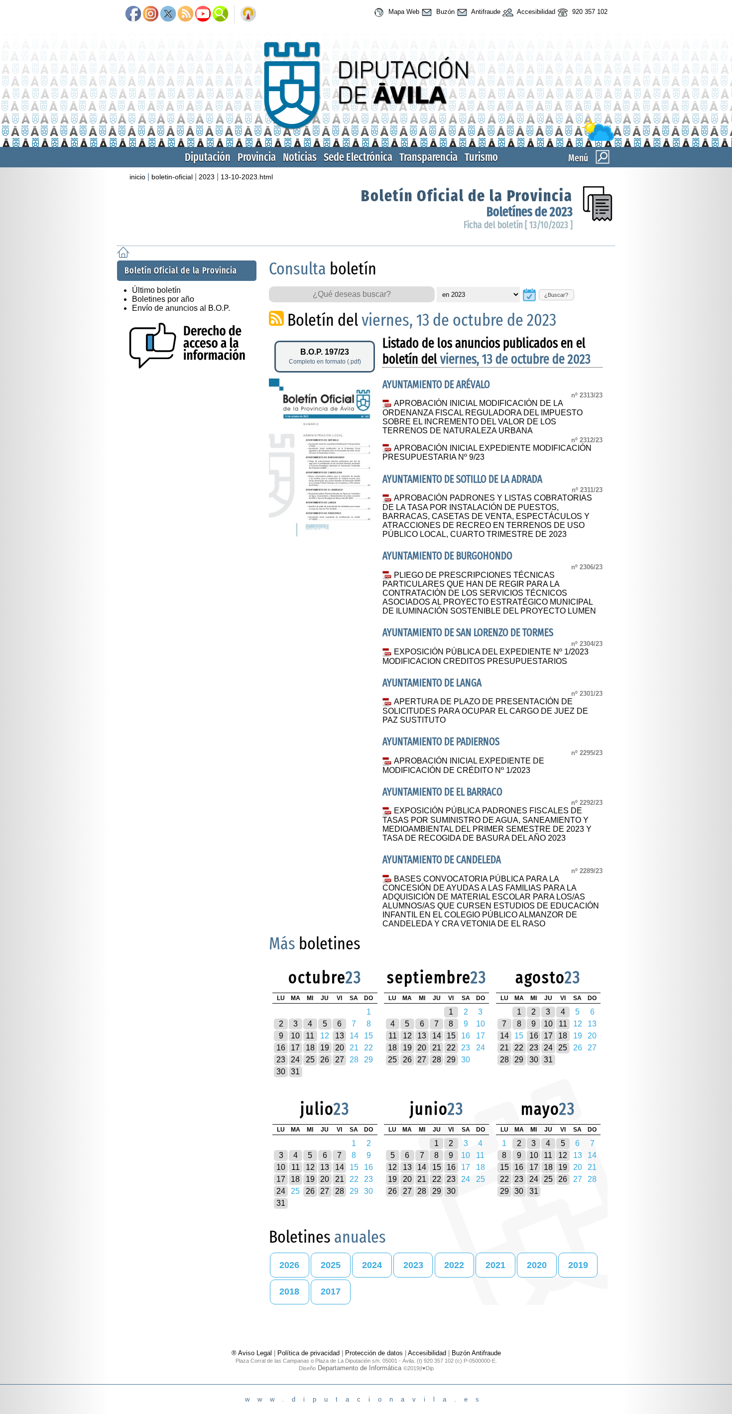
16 (280, 1047)
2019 (578, 1265)
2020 (537, 1265)
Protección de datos (374, 1353)
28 (436, 1059)
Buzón (444, 11)
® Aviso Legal (253, 1353)
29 (451, 1059)
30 (280, 1071)
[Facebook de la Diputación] (133, 14)
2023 (207, 177)
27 (339, 1059)
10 (295, 1035)
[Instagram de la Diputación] (150, 14)
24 (295, 1059)
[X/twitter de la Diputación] (168, 14)
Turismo (481, 157)
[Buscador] (220, 14)
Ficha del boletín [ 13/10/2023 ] (518, 225)
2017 (331, 1291)
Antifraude (485, 11)
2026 (289, 1265)
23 (280, 1059)
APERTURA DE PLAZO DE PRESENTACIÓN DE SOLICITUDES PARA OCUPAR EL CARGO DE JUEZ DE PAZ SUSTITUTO (485, 710)
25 (310, 1059)
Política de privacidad (308, 1353)
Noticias (300, 157)
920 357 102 (589, 11)
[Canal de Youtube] (203, 14)
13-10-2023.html (247, 177)
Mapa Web (402, 11)
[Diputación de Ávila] (366, 138)
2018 (289, 1291)
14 (436, 1035)
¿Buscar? (556, 295)
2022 (454, 1265)
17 (295, 1047)
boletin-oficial (172, 177)
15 (451, 1035)
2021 (495, 1265)
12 (407, 1035)
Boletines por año (163, 299)
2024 (372, 1265)
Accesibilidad (535, 11)
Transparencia (428, 157)
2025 (331, 1265)
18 (310, 1047)
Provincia (257, 157)
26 (324, 1059)
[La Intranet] (248, 14)
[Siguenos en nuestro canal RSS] (185, 14)
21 (436, 1047)
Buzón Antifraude (476, 1353)
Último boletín (156, 290)
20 (339, 1047)
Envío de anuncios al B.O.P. (181, 308)
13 (339, 1035)
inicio (137, 177)
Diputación (208, 157)
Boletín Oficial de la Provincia (467, 195)
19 (324, 1047)
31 (295, 1071)
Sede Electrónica (358, 157)
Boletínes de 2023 (530, 212)
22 (451, 1047)
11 (310, 1035)
